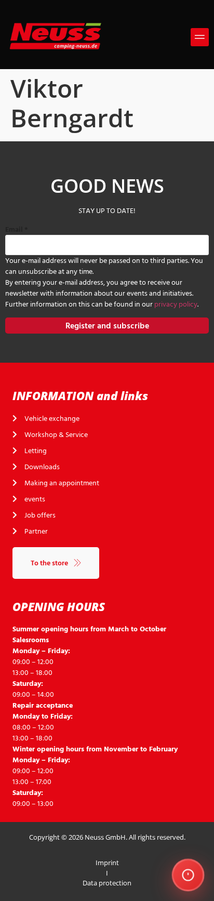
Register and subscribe (107, 326)
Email (16, 229)
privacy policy (175, 304)
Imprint (107, 862)
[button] (200, 37)
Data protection (107, 882)
